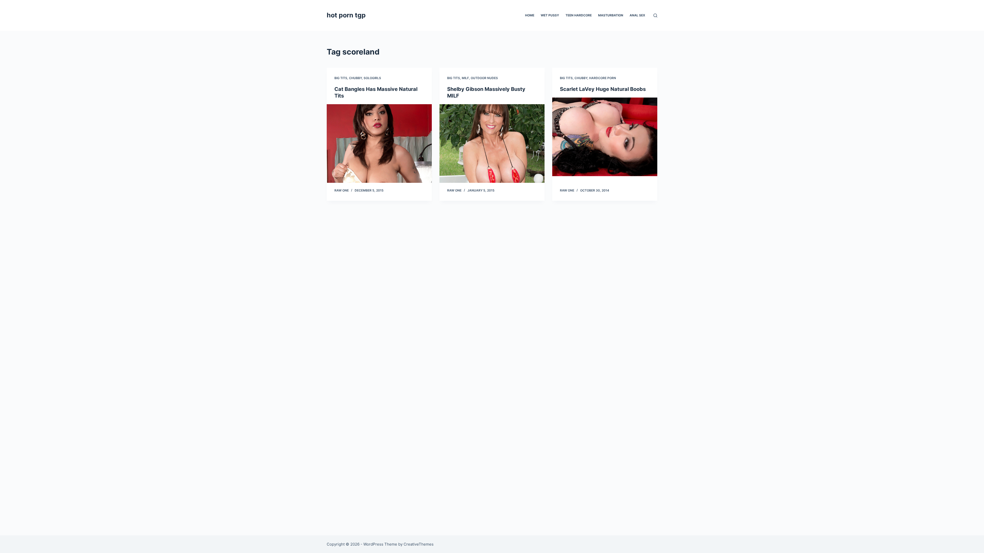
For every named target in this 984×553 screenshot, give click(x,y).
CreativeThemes (419, 544)
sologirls (372, 78)
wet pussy (550, 15)
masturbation (610, 15)
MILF (465, 78)
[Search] (655, 15)
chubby (355, 78)
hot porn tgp (346, 15)
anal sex (637, 15)
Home (529, 15)
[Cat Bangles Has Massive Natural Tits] (379, 143)
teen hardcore (579, 15)
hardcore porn (602, 78)
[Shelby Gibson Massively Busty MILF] (492, 143)
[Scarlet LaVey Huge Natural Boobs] (604, 137)
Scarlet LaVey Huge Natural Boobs (603, 89)
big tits (340, 78)
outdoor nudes (484, 78)
